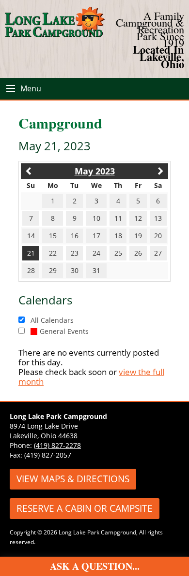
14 (31, 235)
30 (75, 270)
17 (96, 235)
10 (96, 218)
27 (158, 253)
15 (53, 235)
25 (118, 253)
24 (96, 253)
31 (96, 270)
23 (75, 253)
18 (118, 235)
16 (75, 235)
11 (118, 218)
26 (138, 253)
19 (138, 235)
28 (31, 270)
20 (158, 235)
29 (53, 270)
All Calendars (52, 320)
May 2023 (95, 171)
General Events (64, 331)
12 (138, 218)
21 (31, 253)
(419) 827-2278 (57, 445)
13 (158, 218)
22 (53, 253)
